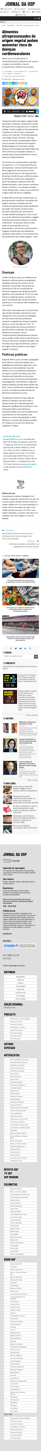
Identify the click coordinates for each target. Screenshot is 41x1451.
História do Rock (15, 1324)
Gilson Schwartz (15, 1203)
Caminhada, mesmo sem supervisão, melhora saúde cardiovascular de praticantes (20, 638)
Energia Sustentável (16, 1030)
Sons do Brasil (14, 1387)
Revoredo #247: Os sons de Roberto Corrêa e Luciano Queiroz (20, 667)
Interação (13, 1327)
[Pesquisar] (36, 657)
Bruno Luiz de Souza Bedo (18, 1192)
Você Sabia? (14, 1411)
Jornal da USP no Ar (20, 71)
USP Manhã (13, 1403)
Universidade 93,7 (15, 1389)
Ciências (20, 980)
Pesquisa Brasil (15, 1364)
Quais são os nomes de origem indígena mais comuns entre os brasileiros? (25, 788)
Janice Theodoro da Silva (18, 1111)
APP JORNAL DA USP (11, 955)
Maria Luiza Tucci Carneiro (18, 1144)
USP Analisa (14, 1397)
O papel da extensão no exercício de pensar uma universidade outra (27, 741)
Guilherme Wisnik (15, 1212)
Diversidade (20, 986)
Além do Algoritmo (16, 1277)
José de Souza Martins (17, 1122)
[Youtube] (20, 648)
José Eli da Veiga (15, 1220)
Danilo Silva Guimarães (17, 1071)
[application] (19, 111)
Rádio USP (17, 74)
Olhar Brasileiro (15, 1353)
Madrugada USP (15, 1333)
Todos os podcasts (32, 715)
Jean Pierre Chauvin (16, 1116)
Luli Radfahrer (14, 1226)
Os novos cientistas (16, 1358)
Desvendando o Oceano (17, 1027)
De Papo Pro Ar (15, 1307)
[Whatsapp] (10, 83)
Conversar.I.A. (14, 1302)
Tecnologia (20, 996)
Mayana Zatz (14, 1240)
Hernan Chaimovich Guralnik (19, 1108)
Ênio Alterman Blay (16, 1082)
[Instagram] (30, 648)
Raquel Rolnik (14, 1251)
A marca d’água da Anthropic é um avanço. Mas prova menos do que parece (27, 764)
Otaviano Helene (15, 1149)
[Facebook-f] (11, 648)
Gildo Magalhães (15, 1099)
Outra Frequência (15, 1361)
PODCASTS (10, 1014)
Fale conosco (8, 879)
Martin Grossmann (16, 1237)
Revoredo (13, 1375)
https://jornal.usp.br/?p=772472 (14, 76)
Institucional (20, 992)
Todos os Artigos (32, 780)
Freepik (35, 108)
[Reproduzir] (5, 111)
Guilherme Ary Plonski (17, 1102)
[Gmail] (19, 83)
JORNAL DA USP (20, 4)
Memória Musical (15, 1338)
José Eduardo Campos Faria (19, 1125)
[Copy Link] (22, 83)
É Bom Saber (14, 1319)
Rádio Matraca (14, 1372)
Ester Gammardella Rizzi (17, 1085)
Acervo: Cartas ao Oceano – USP (19, 1273)
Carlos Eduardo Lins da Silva (19, 1197)
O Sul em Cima (14, 1350)
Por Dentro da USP (16, 1036)
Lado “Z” (13, 1330)
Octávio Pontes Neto (17, 1243)
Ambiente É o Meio (16, 1280)
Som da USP (14, 1384)
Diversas (13, 1313)
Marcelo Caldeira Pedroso (18, 1133)
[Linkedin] (13, 83)
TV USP (8, 1173)
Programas (13, 1267)
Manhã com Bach (15, 1336)
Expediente (7, 933)
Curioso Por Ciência (16, 1025)
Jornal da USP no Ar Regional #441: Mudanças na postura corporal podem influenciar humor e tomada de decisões (27, 678)
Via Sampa (13, 1406)
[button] (35, 18)
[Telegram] (16, 83)
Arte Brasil (13, 1283)
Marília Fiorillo (14, 1231)
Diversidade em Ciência (17, 1316)
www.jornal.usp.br (29, 464)
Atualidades (8, 71)
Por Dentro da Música (17, 1367)
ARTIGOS (8, 1044)
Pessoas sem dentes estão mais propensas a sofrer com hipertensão (20, 581)
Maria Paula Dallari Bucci (17, 1147)
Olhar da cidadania (16, 1355)
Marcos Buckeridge (16, 1141)
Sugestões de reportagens (14, 868)
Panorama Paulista (16, 1033)
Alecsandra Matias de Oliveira (19, 1060)
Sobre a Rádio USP (16, 1264)
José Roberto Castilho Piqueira (20, 1128)
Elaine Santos (14, 1079)
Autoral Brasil (14, 1286)
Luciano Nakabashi (16, 1223)
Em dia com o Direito (16, 1321)
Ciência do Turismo (16, 1022)
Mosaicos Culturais (16, 1344)
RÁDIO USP (9, 1259)
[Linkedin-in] (25, 648)
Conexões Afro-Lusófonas (18, 1294)
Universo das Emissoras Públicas (17, 1393)
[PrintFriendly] (25, 83)
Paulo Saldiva (14, 1246)
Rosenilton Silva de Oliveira (18, 1158)
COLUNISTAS (10, 1184)
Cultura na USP (15, 1304)
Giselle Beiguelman (16, 1206)
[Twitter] (6, 83)
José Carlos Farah (16, 1217)
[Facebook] (3, 83)
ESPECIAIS (9, 1048)
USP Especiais (14, 1400)
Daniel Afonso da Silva (17, 1065)
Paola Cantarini (15, 1152)
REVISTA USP (11, 1169)
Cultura (20, 983)
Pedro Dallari (14, 1248)
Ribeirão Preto (10, 1007)
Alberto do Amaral (16, 1189)
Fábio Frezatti (14, 1091)
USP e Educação (15, 1039)
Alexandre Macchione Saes (18, 1062)
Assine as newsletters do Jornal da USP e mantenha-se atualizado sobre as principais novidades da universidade (17, 893)
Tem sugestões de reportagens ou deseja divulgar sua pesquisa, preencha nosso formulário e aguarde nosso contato (19, 873)
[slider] (32, 111)
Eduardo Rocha (15, 1200)
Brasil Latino (14, 1291)
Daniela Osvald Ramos (17, 1068)
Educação (20, 989)
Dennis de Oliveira (15, 1077)
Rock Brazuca (14, 1378)
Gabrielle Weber (15, 1094)
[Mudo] (27, 111)
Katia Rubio (13, 1130)
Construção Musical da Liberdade (17, 1298)
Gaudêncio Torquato (16, 1096)
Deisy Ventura (14, 1074)
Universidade (20, 999)
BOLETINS (8, 1414)
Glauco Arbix (14, 1209)
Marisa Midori (14, 1234)
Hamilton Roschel (15, 1105)
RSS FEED (7, 958)
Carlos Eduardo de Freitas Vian (19, 1195)
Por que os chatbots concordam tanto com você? (25, 826)
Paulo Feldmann (15, 1155)
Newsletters (8, 888)
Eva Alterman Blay (15, 1088)
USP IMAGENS (11, 1177)
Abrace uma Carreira (16, 1270)
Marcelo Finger (14, 1229)
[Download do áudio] (37, 111)
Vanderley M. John (16, 1161)
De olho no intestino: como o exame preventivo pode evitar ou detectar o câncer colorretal (25, 809)
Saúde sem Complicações (18, 1381)
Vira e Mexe (13, 1408)
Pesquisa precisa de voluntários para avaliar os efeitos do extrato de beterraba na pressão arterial (25, 799)
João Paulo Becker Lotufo (18, 1214)
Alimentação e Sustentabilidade (20, 1019)
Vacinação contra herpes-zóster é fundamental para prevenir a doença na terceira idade (24, 819)
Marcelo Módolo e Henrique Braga (19, 1137)
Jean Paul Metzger (16, 1113)
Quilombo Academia (16, 1370)
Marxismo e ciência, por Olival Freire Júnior (27, 723)
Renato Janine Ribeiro (17, 1254)
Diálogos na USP (15, 1310)
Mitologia (13, 1341)
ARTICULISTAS (12, 1055)
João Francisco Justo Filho (18, 1119)
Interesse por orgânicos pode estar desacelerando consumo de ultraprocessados (21, 609)
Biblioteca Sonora (15, 1288)
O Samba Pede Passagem (18, 1347)
